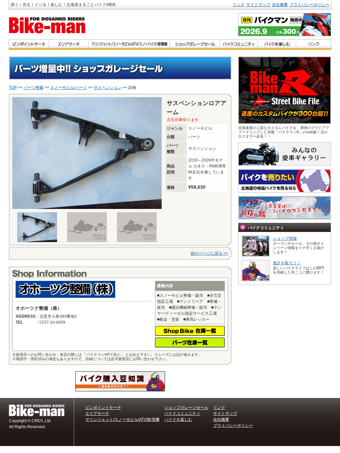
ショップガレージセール (186, 407)
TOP (13, 87)
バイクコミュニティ (182, 413)
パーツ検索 (33, 87)
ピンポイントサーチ (103, 407)
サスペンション (108, 87)
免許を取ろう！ (287, 263)
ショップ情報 (285, 238)
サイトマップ (258, 4)
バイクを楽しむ (178, 419)
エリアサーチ (97, 413)
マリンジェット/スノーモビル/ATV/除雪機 (122, 419)
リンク (239, 4)
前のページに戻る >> (209, 253)
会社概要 (280, 4)
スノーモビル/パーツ (68, 87)
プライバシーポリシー (309, 4)
